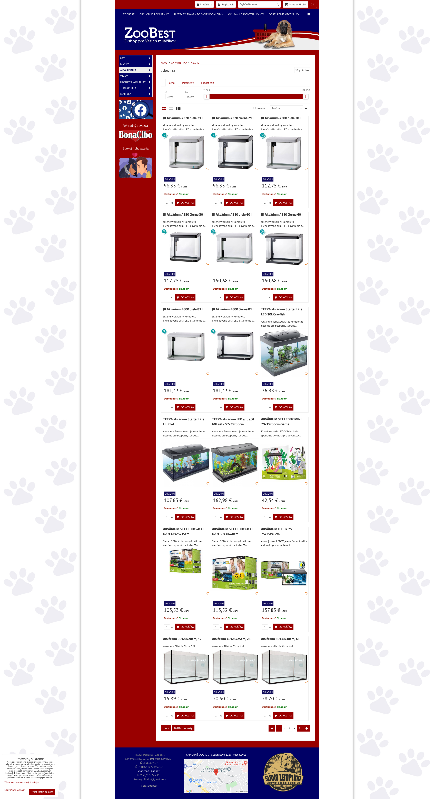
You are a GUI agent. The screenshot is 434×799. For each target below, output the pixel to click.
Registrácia (227, 4)
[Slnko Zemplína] (283, 772)
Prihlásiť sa (205, 4)
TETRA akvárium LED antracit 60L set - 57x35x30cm (233, 422)
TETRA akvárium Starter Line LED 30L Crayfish (281, 312)
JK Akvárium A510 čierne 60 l (281, 214)
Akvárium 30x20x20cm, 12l (182, 638)
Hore (166, 728)
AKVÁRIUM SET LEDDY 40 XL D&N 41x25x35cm (183, 531)
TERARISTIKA (128, 88)
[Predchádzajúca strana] (272, 728)
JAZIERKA (125, 94)
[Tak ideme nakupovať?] (217, 49)
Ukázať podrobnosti (14, 790)
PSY (122, 58)
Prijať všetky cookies (42, 791)
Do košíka (186, 202)
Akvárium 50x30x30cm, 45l (280, 638)
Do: (186, 92)
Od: (167, 92)
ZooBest (128, 14)
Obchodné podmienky (154, 14)
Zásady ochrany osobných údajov (21, 782)
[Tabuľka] (178, 109)
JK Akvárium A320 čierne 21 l (232, 118)
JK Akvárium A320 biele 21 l (183, 118)
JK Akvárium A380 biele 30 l (281, 118)
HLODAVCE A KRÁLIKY (133, 82)
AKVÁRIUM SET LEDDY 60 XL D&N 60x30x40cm (232, 531)
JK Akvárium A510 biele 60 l (232, 214)
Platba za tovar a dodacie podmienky (198, 14)
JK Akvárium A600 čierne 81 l (232, 309)
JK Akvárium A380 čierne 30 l (183, 214)
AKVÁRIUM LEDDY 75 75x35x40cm (276, 531)
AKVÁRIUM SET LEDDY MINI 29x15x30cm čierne (281, 422)
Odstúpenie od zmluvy (284, 14)
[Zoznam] (171, 109)
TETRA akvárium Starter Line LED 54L (183, 422)
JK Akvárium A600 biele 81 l (183, 309)
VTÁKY (124, 76)
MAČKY (124, 64)
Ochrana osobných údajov (246, 14)
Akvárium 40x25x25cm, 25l (231, 638)
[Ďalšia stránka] (306, 728)
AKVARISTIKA (128, 70)
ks (171, 202)
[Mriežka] (163, 109)
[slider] (207, 96)
